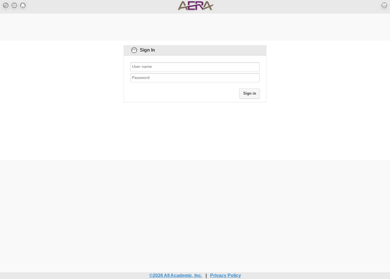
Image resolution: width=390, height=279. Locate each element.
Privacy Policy (225, 275)
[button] (14, 5)
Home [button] (23, 5)
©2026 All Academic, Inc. (175, 275)
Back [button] (5, 5)
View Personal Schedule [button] (384, 5)
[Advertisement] (195, 26)
